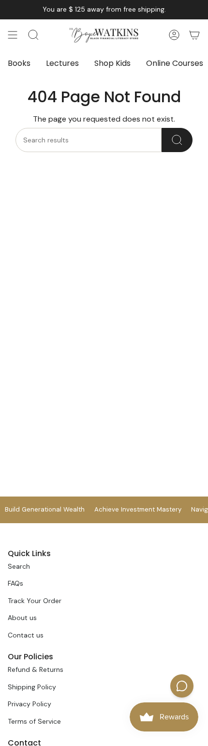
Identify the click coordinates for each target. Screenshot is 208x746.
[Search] (177, 140)
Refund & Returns (35, 669)
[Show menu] (12, 35)
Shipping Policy (32, 687)
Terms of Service (34, 721)
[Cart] (194, 35)
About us (22, 617)
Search (19, 566)
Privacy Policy (29, 703)
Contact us (26, 635)
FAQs (15, 583)
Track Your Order (34, 600)
